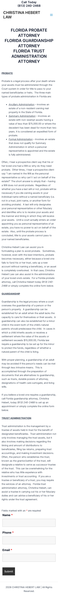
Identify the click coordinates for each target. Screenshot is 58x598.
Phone (8, 532)
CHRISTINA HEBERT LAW (21, 14)
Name (7, 515)
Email (7, 550)
